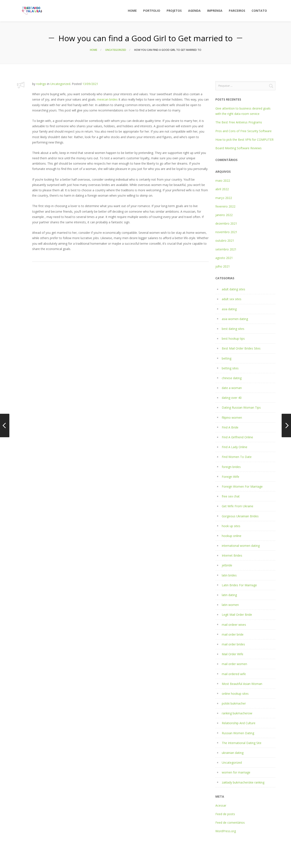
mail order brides (233, 644)
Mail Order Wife (232, 654)
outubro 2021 (224, 240)
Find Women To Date (237, 457)
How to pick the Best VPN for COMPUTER (244, 139)
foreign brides (231, 467)
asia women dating (235, 319)
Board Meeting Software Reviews (238, 148)
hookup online (231, 536)
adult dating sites (233, 289)
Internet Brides (232, 555)
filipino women (232, 417)
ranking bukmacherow (237, 713)
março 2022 (223, 198)
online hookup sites (235, 694)
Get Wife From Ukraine (237, 506)
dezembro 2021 (226, 223)
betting (226, 358)
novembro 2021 (226, 232)
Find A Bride (230, 427)
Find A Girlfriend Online (237, 437)
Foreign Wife (230, 477)
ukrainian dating (232, 753)
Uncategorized (115, 50)
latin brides (229, 575)
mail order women (234, 664)
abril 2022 (222, 189)
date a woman (232, 388)
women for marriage (236, 772)
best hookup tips (233, 338)
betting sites (230, 368)
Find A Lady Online (234, 447)
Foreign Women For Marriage (242, 486)
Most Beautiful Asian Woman (242, 684)
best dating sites (233, 329)
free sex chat (231, 496)
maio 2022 (222, 180)
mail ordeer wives (234, 625)
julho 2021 (222, 266)
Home (93, 50)
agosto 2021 (224, 258)
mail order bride (232, 634)
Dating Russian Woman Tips (241, 407)
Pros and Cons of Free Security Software (243, 131)
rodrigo (41, 84)
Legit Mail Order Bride (237, 615)
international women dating (241, 546)
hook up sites (231, 526)
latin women (230, 605)
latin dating (229, 595)
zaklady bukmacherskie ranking (243, 782)
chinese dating (232, 378)
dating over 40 (232, 398)
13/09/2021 (90, 84)
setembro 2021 (225, 249)
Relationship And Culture (238, 723)
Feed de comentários (230, 822)
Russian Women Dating (238, 733)
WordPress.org (225, 831)
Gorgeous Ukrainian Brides (240, 516)
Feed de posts (225, 814)
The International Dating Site (241, 743)
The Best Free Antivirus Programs (238, 122)
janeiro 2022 (224, 215)
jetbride (227, 565)
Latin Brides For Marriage (239, 585)
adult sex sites (231, 299)
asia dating (229, 309)
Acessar (220, 805)
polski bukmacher (234, 703)
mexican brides (107, 99)
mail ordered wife (234, 674)
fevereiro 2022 (225, 206)
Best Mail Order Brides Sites (241, 348)
